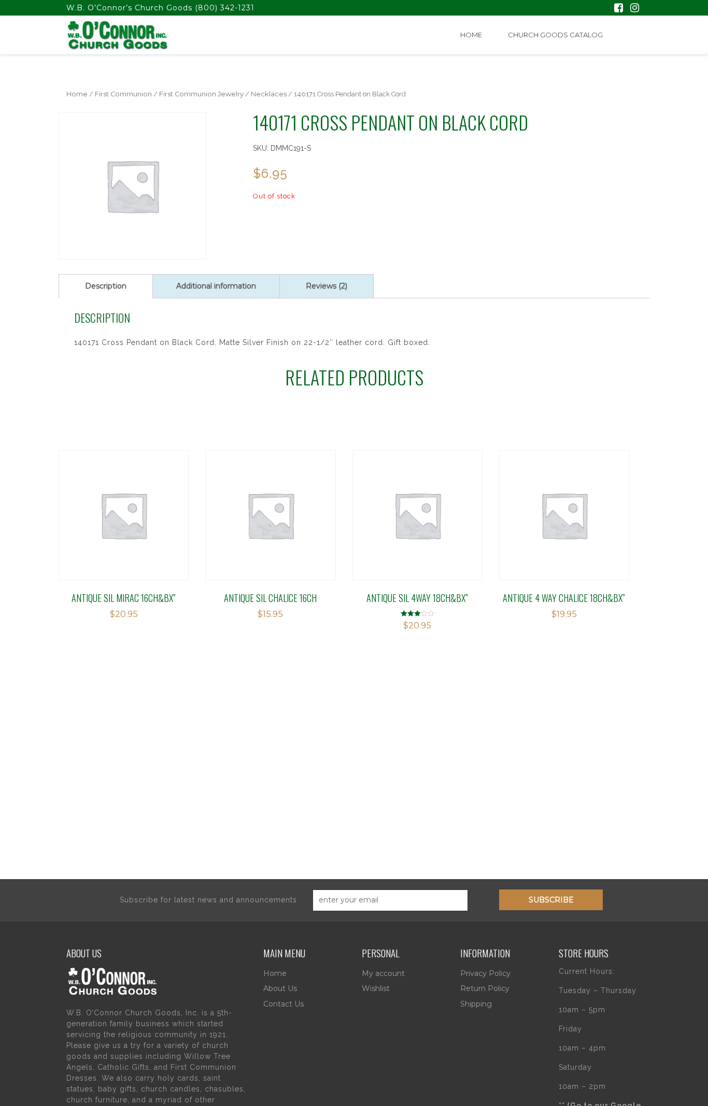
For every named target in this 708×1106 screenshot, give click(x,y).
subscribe (551, 899)
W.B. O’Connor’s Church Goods (129, 7)
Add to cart (112, 514)
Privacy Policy (485, 973)
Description (105, 286)
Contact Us (283, 1004)
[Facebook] (619, 8)
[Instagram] (635, 8)
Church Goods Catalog (555, 35)
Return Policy (484, 988)
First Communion (123, 94)
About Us (280, 988)
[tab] (106, 286)
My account (383, 973)
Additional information (216, 286)
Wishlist (376, 988)
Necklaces (269, 94)
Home (471, 35)
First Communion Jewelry (201, 94)
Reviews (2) (326, 286)
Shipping (476, 1004)
